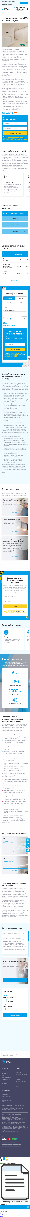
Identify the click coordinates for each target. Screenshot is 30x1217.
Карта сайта (4, 1147)
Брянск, (10, 1109)
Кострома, (4, 1108)
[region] (15, 944)
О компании (5, 1071)
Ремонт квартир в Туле (6, 1097)
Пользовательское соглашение (8, 1142)
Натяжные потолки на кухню (21, 1082)
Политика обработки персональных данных (11, 1144)
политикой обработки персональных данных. (15, 139)
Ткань (20, 302)
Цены (3, 1075)
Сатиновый (9, 298)
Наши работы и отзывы (6, 1080)
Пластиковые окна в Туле (7, 1100)
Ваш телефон (7, 128)
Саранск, (20, 1108)
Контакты (4, 1083)
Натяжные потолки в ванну (21, 1085)
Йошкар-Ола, (14, 1108)
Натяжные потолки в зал (21, 1075)
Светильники (5, 1073)
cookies (22, 1206)
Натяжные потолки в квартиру (21, 1071)
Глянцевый (21, 298)
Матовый (9, 302)
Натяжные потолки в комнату (21, 1078)
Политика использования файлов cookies (11, 1146)
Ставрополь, (5, 1109)
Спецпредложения (6, 1077)
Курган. (14, 1109)
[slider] (10, 318)
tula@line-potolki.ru (7, 1006)
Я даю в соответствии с (15, 138)
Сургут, (9, 1108)
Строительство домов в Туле (5, 1093)
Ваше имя (6, 123)
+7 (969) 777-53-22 (8, 1001)
